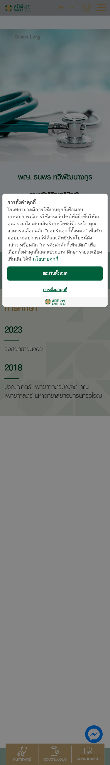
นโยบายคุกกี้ (45, 259)
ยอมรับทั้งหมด (55, 273)
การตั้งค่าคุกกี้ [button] (55, 290)
